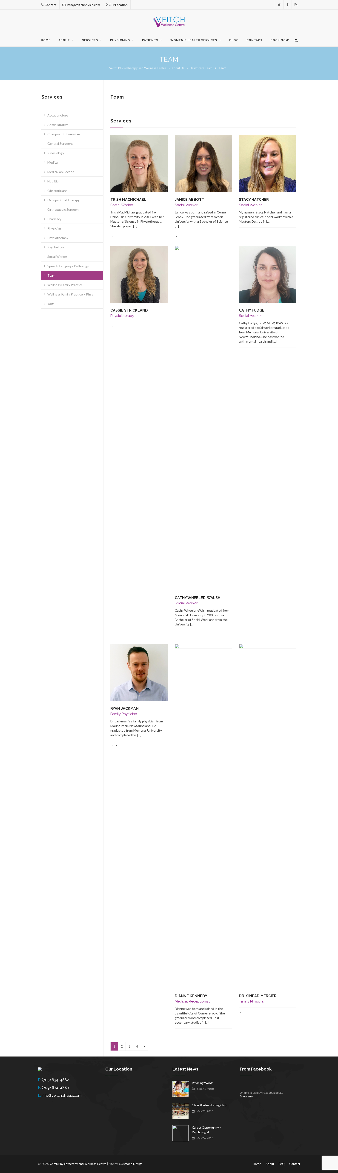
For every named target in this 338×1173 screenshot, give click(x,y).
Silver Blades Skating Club (209, 1105)
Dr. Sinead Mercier (258, 996)
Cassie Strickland (129, 310)
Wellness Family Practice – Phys (70, 294)
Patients (150, 40)
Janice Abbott (189, 199)
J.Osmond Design (130, 1164)
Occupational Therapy (63, 200)
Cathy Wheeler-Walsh (197, 598)
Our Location (118, 5)
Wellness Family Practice (65, 285)
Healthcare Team (201, 68)
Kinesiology (55, 153)
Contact (51, 5)
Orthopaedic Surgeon (63, 209)
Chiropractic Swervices (63, 134)
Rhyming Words (202, 1083)
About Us (178, 68)
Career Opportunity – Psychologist (206, 1130)
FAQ (282, 1164)
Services (90, 40)
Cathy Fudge (251, 310)
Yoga (50, 304)
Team (51, 275)
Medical (52, 162)
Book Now (279, 40)
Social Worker (57, 256)
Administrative (58, 125)
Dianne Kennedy (191, 996)
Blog (234, 40)
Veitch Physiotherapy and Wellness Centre (137, 68)
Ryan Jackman (124, 708)
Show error (247, 1096)
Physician (54, 228)
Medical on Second (60, 172)
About (64, 40)
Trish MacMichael (128, 199)
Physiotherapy (57, 238)
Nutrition (53, 181)
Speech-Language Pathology (68, 266)
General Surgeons (60, 143)
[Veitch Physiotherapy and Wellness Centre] (169, 22)
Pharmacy (54, 219)
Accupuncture (57, 115)
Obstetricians (57, 191)
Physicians (120, 40)
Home (46, 40)
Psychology (55, 247)
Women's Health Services (193, 40)
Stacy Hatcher (254, 199)
